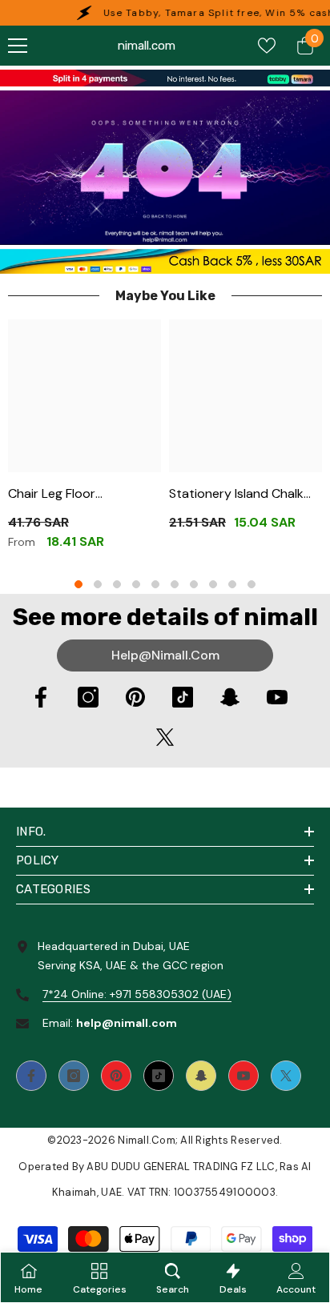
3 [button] (117, 584)
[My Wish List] (267, 45)
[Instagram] (88, 697)
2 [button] (98, 584)
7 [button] (194, 584)
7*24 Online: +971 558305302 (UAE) (136, 994)
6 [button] (175, 584)
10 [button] (252, 584)
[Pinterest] (135, 697)
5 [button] (155, 584)
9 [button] (232, 584)
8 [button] (213, 584)
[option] (84, 440)
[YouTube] (277, 697)
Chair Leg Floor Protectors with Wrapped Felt (55, 494)
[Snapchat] (230, 697)
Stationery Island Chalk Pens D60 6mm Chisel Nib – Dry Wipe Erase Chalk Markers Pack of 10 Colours (243, 494)
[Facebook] (40, 697)
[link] (165, 78)
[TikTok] (182, 697)
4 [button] (136, 584)
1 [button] (78, 584)
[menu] (17, 45)
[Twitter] (165, 737)
